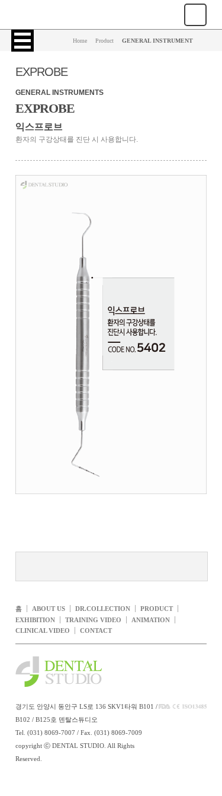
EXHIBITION (35, 619)
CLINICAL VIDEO (42, 630)
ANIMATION (150, 619)
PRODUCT (156, 608)
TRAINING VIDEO (93, 619)
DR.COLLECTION (102, 608)
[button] (22, 41)
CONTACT (96, 630)
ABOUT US (48, 608)
